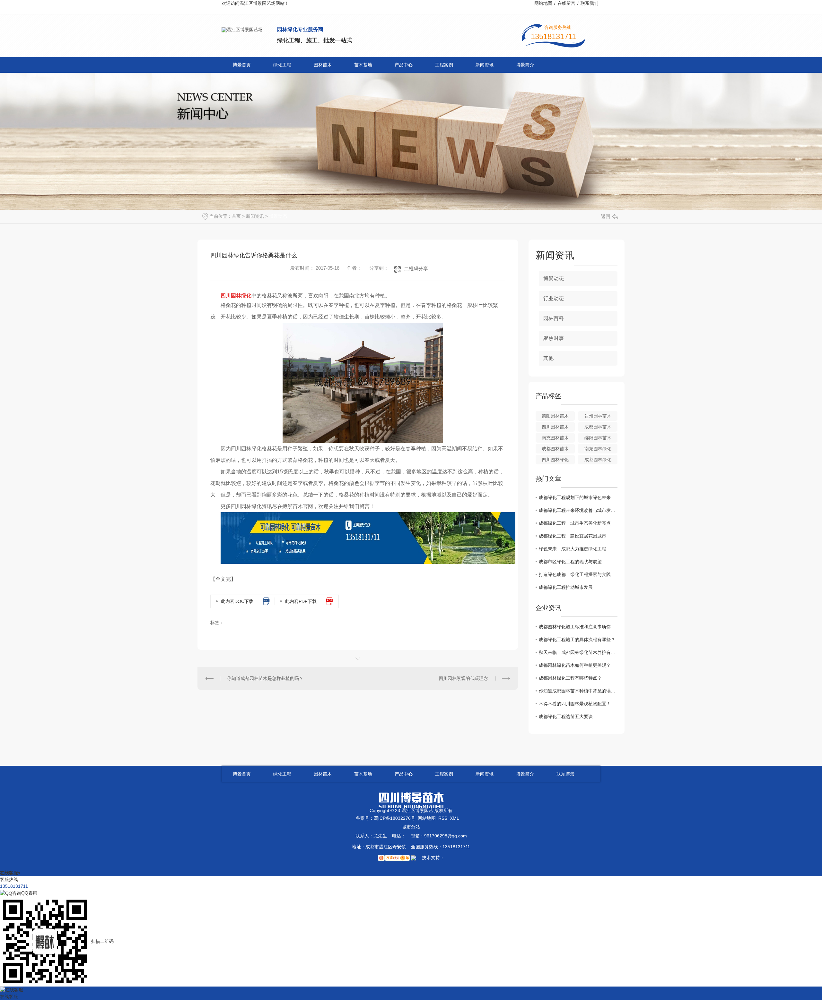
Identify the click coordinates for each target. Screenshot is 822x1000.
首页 (236, 216)
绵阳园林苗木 (597, 437)
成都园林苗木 (597, 426)
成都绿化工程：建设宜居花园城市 (572, 535)
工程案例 (444, 64)
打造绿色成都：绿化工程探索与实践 (575, 574)
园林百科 (553, 318)
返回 (605, 216)
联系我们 (590, 3)
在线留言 (566, 3)
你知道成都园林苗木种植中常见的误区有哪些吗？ (578, 690)
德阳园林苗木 (555, 416)
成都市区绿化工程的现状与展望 (570, 561)
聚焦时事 (553, 338)
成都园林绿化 (597, 459)
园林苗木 (323, 64)
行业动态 (553, 298)
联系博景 (565, 773)
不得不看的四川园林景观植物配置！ (575, 703)
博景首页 (242, 64)
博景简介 (525, 64)
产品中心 (404, 64)
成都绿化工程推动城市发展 (566, 587)
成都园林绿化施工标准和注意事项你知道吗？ (578, 626)
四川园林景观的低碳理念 (463, 678)
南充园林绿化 (597, 448)
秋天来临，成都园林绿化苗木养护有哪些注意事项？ (578, 652)
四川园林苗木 (555, 426)
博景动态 (278, 216)
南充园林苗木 (555, 437)
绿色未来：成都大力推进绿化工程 (572, 548)
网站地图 (543, 3)
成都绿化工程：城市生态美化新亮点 (575, 523)
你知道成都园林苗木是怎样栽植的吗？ (265, 678)
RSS (442, 818)
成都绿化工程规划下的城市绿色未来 (575, 497)
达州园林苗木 (597, 416)
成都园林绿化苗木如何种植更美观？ (575, 665)
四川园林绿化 (555, 459)
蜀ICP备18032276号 (394, 818)
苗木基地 (363, 64)
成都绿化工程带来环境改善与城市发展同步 (578, 510)
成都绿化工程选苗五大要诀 (566, 716)
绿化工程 (282, 64)
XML (454, 818)
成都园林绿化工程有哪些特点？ (570, 678)
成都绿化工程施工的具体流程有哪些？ (577, 639)
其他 (548, 358)
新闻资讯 (485, 64)
